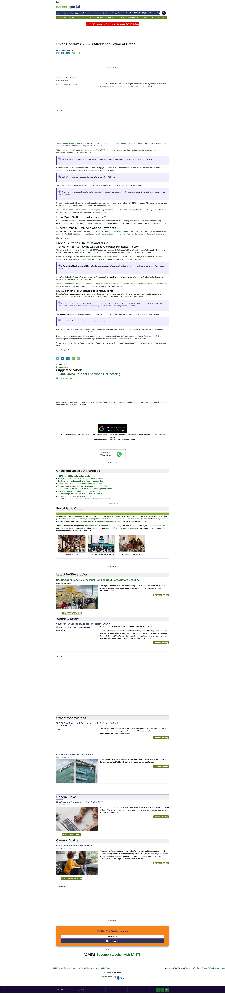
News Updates (62, 367)
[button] (57, 53)
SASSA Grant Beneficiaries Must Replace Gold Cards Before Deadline (98, 579)
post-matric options (64, 519)
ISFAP (117, 521)
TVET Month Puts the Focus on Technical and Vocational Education (84, 499)
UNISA (152, 13)
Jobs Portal (81, 968)
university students (139, 250)
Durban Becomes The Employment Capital (74, 496)
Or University (119, 24)
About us (107, 972)
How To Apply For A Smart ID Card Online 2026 (79, 802)
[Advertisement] (112, 126)
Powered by (108, 949)
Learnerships (96, 528)
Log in (58, 2)
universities (105, 526)
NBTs (146, 17)
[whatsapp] (167, 990)
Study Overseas (158, 17)
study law (118, 519)
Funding (97, 13)
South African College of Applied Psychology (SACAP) (83, 624)
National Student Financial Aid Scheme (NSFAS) (116, 143)
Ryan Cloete (64, 80)
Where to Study (96, 17)
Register (62, 17)
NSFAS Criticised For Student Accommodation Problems (80, 491)
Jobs (90, 13)
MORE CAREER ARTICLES (71, 878)
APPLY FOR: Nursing (94, 24)
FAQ (158, 13)
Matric (71, 17)
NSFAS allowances (120, 231)
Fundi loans (110, 521)
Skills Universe (106, 968)
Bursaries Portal (93, 968)
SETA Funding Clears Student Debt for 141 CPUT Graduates (81, 494)
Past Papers (82, 17)
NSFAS (137, 13)
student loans (85, 521)
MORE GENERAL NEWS (71, 835)
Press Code (112, 462)
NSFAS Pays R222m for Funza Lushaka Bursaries (76, 476)
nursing (136, 519)
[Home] (68, 7)
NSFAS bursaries (98, 521)
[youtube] (162, 990)
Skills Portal (58, 968)
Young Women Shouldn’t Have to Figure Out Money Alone (81, 479)
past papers (77, 516)
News (66, 13)
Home (59, 13)
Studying (106, 13)
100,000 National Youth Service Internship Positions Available (87, 723)
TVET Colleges (111, 17)
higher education (92, 526)
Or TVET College (132, 24)
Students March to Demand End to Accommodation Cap (80, 481)
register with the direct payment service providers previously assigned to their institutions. (127, 234)
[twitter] (158, 990)
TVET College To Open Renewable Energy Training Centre (80, 484)
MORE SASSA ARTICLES (71, 613)
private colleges (132, 526)
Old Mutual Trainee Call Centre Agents (75, 754)
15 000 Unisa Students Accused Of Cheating (88, 374)
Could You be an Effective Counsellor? (75, 845)
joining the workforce (124, 528)
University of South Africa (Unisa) (73, 143)
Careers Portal (69, 968)
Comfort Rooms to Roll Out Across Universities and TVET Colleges (84, 486)
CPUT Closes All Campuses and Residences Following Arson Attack (85, 489)
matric (91, 516)
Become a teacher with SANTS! (119, 954)
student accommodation (155, 526)
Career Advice (118, 13)
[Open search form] (164, 13)
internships (109, 528)
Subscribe (112, 941)
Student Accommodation (131, 17)
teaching (126, 519)
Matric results (135, 516)
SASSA (144, 13)
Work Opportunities (78, 13)
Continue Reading (161, 595)
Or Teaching (108, 24)
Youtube (129, 13)
